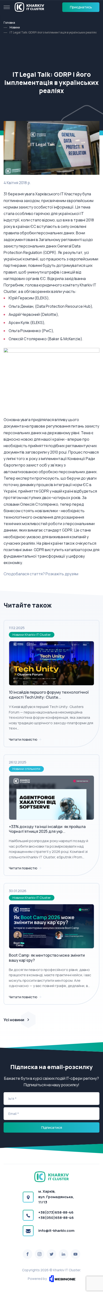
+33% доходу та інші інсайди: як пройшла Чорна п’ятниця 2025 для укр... (47, 829)
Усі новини (14, 1019)
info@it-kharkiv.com (56, 1230)
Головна (9, 23)
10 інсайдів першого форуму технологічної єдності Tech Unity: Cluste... (49, 695)
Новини (15, 27)
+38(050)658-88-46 (56, 1217)
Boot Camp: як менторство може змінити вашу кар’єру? (47, 958)
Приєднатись (81, 7)
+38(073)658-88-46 (56, 1212)
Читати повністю (23, 739)
